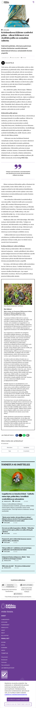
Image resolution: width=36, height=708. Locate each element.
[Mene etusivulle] (8, 606)
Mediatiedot (4, 659)
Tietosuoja (4, 662)
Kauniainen (4, 647)
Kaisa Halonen (15, 57)
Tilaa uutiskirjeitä (5, 665)
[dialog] (18, 694)
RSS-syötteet (5, 635)
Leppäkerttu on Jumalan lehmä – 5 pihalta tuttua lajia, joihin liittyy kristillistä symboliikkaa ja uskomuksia (18, 496)
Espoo (3, 645)
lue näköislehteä (7, 668)
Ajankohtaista (5, 619)
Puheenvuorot (5, 625)
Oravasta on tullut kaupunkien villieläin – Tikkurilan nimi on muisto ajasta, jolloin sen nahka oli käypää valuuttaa (18, 529)
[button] (16, 435)
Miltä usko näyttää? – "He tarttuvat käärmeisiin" (16, 566)
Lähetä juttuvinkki (27, 585)
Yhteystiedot (4, 657)
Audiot (3, 630)
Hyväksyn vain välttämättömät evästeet (18, 704)
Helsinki (3, 642)
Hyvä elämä (4, 622)
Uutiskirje (19, 594)
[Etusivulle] (5, 2)
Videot (3, 633)
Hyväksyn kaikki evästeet (18, 699)
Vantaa (3, 650)
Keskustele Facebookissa (10, 585)
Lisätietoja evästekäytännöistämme (16, 694)
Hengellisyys (4, 627)
